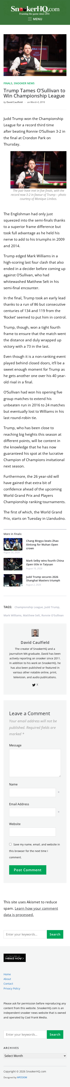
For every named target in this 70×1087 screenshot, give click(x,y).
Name (13, 784)
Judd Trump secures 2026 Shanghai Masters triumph (43, 578)
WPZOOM (22, 1077)
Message (15, 745)
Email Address (19, 804)
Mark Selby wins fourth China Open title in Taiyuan (45, 562)
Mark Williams (12, 615)
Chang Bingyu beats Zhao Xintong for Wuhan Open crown (42, 544)
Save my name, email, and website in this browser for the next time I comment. (34, 851)
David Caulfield (15, 102)
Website (15, 824)
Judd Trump (51, 607)
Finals (8, 83)
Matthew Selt (31, 615)
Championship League (29, 607)
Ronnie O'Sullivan (52, 615)
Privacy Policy (12, 988)
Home (7, 974)
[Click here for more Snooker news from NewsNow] (15, 958)
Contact (8, 984)
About (7, 979)
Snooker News (24, 83)
